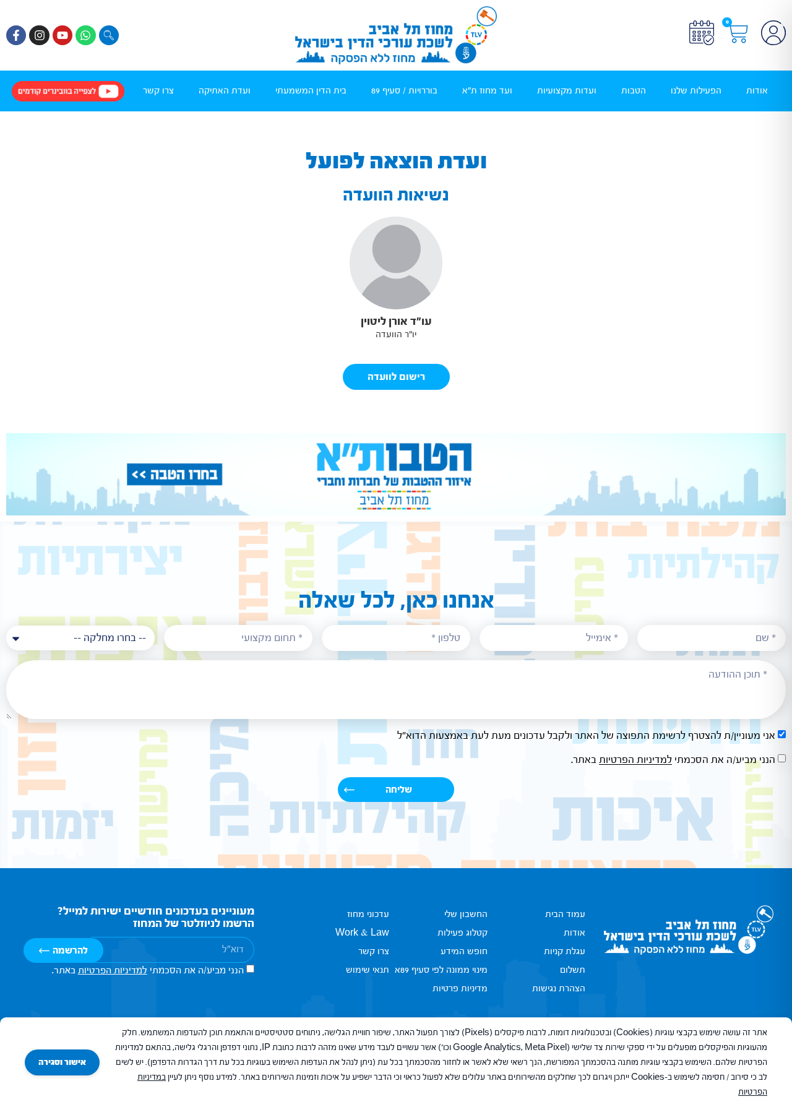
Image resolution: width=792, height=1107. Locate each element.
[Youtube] (62, 35)
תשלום (572, 970)
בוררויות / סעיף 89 (404, 90)
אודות (757, 90)
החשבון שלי (465, 914)
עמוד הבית (565, 914)
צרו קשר (158, 90)
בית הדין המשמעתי (310, 90)
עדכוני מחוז (368, 914)
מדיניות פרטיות (460, 988)
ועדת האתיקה (225, 90)
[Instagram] (39, 35)
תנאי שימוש (367, 970)
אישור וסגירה (62, 1062)
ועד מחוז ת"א (487, 90)
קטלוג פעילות (462, 933)
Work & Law (362, 933)
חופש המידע (464, 951)
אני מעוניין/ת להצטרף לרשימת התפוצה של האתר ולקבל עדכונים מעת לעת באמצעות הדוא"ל (586, 736)
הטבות (633, 90)
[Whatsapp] (85, 35)
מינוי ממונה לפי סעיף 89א (441, 970)
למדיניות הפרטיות (635, 760)
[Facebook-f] (16, 35)
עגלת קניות (564, 951)
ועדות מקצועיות (566, 90)
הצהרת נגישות (558, 988)
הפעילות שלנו (696, 90)
